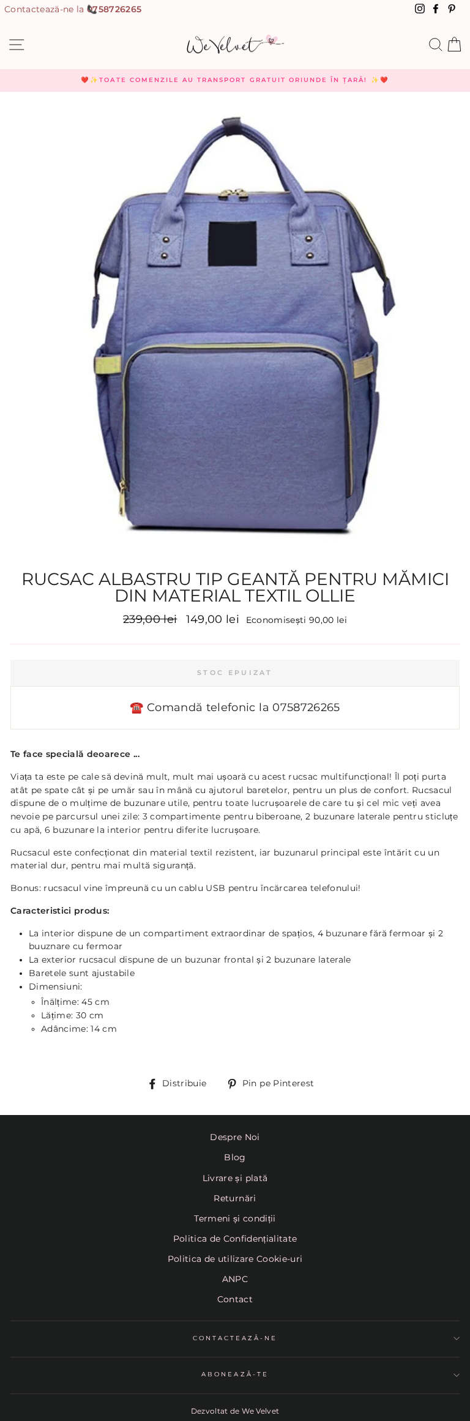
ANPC (235, 1279)
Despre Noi (234, 1137)
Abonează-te (235, 1374)
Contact (235, 1299)
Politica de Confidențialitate (235, 1239)
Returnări (235, 1198)
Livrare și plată (235, 1178)
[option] (235, 80)
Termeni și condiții (234, 1218)
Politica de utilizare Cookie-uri (235, 1259)
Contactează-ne (235, 1338)
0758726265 (114, 9)
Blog (234, 1157)
